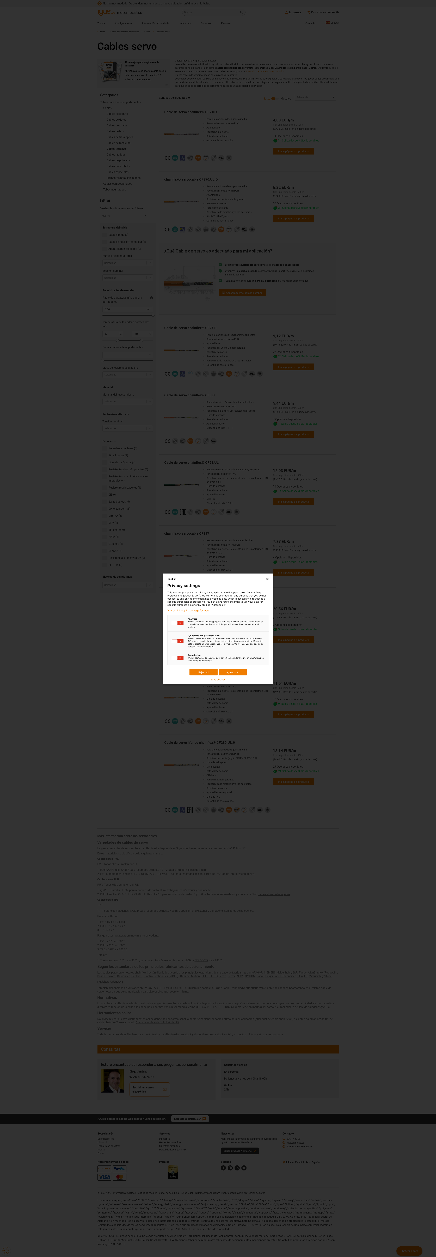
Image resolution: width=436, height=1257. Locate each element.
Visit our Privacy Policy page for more (188, 610)
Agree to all (232, 672)
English (172, 578)
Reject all (203, 672)
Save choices (218, 679)
